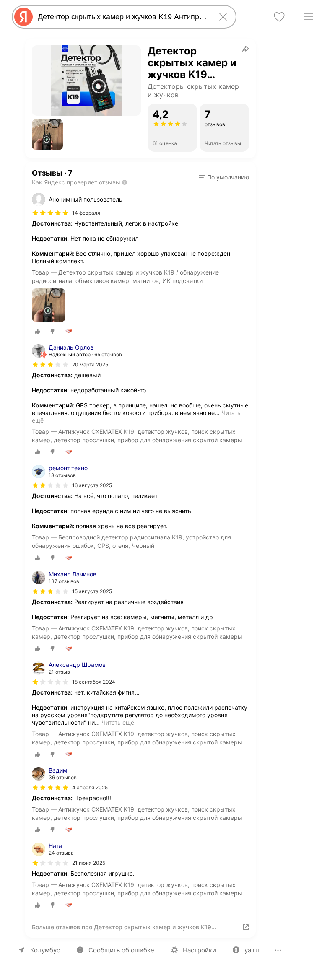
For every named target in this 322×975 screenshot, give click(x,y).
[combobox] (122, 17)
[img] (50, 213)
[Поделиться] (245, 48)
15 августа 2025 (92, 591)
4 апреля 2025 (90, 787)
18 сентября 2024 (93, 682)
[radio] (38, 331)
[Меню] (308, 16)
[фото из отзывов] (48, 305)
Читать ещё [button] (117, 722)
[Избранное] (279, 17)
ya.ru (251, 950)
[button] (47, 134)
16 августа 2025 (92, 485)
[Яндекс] (23, 17)
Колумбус (45, 950)
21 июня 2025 (88, 863)
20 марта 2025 (90, 364)
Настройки (199, 950)
